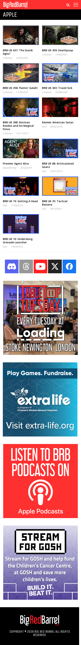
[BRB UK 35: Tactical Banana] (60, 186)
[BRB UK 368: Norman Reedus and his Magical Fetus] (21, 107)
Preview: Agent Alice (16, 163)
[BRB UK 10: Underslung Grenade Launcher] (21, 224)
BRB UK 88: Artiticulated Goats (58, 165)
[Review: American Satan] (60, 107)
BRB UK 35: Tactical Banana (54, 202)
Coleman (7, 58)
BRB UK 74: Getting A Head (20, 201)
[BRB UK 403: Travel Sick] (60, 73)
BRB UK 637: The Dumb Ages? (18, 51)
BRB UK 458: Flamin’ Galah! (20, 88)
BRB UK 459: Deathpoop (57, 50)
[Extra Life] (40, 435)
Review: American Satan (57, 122)
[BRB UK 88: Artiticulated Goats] (60, 148)
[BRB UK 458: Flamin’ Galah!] (21, 73)
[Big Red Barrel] (15, 8)
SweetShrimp (10, 167)
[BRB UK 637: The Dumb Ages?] (21, 35)
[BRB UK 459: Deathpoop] (60, 35)
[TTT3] (40, 354)
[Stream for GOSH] (40, 599)
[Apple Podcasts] (40, 517)
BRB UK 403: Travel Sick (57, 88)
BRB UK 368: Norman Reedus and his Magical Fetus (18, 126)
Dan (44, 171)
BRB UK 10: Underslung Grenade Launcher (18, 240)
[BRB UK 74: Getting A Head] (21, 186)
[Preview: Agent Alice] (21, 148)
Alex (44, 126)
